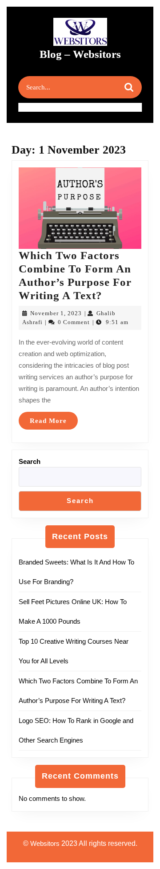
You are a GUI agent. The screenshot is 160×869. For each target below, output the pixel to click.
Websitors (45, 843)
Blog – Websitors (80, 54)
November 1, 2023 (56, 313)
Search (29, 461)
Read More (54, 423)
